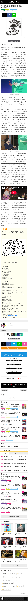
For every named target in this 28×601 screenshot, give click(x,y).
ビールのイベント (16, 577)
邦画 (14, 398)
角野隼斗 (20, 586)
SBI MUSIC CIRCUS (8, 583)
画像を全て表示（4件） (14, 41)
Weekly (14, 453)
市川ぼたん (5, 577)
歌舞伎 (4, 574)
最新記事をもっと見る (14, 516)
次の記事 (23, 390)
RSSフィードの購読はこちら (15, 348)
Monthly (23, 453)
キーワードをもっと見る (21, 593)
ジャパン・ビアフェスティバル (10, 580)
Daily (5, 453)
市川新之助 (21, 574)
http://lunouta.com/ (12, 315)
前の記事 (5, 390)
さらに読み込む (14, 565)
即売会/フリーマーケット (9, 586)
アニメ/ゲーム (6, 398)
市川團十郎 (12, 574)
